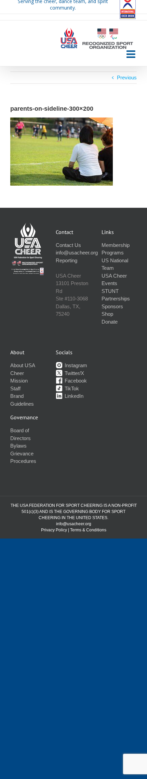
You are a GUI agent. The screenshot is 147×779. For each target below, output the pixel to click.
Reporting (66, 260)
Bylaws (18, 446)
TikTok (71, 388)
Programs (113, 252)
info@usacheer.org (77, 252)
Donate (110, 322)
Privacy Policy (54, 530)
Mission (19, 381)
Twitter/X (73, 373)
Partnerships (116, 298)
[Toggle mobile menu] (131, 54)
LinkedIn (73, 396)
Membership (116, 245)
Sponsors (112, 306)
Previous (127, 77)
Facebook (75, 381)
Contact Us (68, 245)
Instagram (75, 365)
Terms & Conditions (88, 530)
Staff (15, 388)
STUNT (110, 291)
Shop (107, 314)
